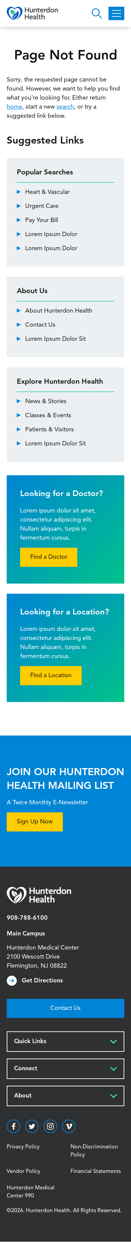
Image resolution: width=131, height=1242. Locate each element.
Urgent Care (41, 206)
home (14, 107)
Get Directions (42, 981)
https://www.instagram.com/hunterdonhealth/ (50, 1126)
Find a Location (51, 675)
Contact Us (40, 325)
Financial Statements (96, 1171)
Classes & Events (48, 416)
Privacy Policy (23, 1147)
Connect (25, 1069)
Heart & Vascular (47, 192)
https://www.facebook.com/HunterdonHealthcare (13, 1126)
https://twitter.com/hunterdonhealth (32, 1126)
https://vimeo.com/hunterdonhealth (69, 1126)
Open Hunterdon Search (97, 13)
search (65, 107)
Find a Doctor (48, 557)
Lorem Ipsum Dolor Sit (55, 339)
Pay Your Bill (41, 220)
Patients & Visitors (49, 430)
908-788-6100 (27, 918)
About (23, 1096)
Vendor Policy (23, 1171)
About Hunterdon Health (58, 311)
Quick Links (30, 1041)
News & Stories (46, 401)
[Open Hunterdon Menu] (116, 13)
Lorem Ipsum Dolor (51, 234)
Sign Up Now (35, 822)
